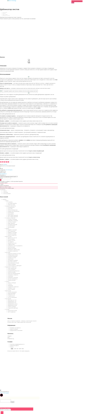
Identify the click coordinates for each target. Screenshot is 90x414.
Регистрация (10, 387)
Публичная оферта (14, 345)
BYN (20, 348)
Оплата (11, 346)
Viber (8, 337)
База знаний (5, 12)
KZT (17, 348)
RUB (23, 348)
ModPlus (4, 13)
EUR (15, 348)
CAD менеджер (9, 169)
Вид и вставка (5, 14)
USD (12, 348)
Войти (14, 387)
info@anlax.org (10, 338)
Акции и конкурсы (14, 329)
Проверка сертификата (15, 327)
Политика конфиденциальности (17, 344)
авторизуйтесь (3, 173)
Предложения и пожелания (16, 330)
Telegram (9, 336)
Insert (12, 402)
